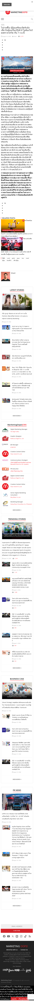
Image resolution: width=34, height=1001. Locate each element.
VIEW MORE (16, 416)
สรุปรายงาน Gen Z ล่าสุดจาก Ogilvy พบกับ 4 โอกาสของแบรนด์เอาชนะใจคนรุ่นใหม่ (22, 328)
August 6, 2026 (16, 590)
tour (23, 258)
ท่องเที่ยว (9, 260)
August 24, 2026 (7, 321)
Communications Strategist (19, 460)
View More (16, 510)
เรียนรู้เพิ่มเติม (23, 999)
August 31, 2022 (6, 36)
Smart (15, 36)
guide (13, 258)
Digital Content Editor (17, 476)
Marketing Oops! (6, 980)
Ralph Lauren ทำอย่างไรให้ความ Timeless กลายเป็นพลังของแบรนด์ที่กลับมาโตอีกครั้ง (22, 717)
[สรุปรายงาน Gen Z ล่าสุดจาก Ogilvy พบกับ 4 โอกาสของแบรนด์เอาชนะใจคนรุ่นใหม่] (6, 327)
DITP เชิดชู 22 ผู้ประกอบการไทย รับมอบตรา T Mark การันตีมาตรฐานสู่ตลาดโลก (21, 855)
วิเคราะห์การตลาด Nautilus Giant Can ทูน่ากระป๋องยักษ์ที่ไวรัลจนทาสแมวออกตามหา (22, 601)
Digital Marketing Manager (18, 429)
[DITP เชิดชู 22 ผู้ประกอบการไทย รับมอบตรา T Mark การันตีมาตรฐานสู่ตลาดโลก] (6, 854)
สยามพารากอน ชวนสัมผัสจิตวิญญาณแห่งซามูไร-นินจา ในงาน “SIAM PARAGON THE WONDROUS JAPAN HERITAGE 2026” (22, 891)
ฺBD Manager (14, 445)
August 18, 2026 (17, 605)
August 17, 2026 (17, 754)
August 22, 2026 (17, 408)
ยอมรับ (14, 999)
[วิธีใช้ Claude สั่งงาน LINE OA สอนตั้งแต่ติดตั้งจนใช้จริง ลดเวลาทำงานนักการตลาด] (6, 653)
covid (8, 258)
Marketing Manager (16, 502)
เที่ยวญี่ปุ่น (16, 260)
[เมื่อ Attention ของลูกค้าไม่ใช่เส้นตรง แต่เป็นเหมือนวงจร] (6, 357)
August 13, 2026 (17, 625)
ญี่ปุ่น (3, 260)
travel (27, 258)
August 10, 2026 (17, 570)
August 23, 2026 (17, 392)
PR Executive (14, 469)
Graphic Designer (16, 436)
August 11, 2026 (17, 658)
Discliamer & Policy (6, 982)
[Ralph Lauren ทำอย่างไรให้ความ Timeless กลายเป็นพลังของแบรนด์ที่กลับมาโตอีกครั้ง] (6, 716)
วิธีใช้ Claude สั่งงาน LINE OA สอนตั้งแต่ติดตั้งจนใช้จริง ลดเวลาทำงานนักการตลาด (21, 654)
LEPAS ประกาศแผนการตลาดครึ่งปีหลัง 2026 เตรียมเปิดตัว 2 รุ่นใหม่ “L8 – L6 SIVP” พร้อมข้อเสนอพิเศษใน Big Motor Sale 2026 (15, 816)
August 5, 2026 (16, 643)
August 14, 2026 (7, 558)
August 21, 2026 (17, 722)
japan (18, 258)
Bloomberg (5, 115)
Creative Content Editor (17, 451)
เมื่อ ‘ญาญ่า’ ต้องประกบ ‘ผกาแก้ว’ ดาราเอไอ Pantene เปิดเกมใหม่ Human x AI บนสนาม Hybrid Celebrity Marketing (14, 316)
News (2, 24)
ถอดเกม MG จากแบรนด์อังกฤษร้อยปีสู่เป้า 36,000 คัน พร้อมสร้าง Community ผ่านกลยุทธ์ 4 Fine (22, 565)
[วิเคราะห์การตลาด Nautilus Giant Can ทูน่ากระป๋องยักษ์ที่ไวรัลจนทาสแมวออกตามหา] (6, 599)
